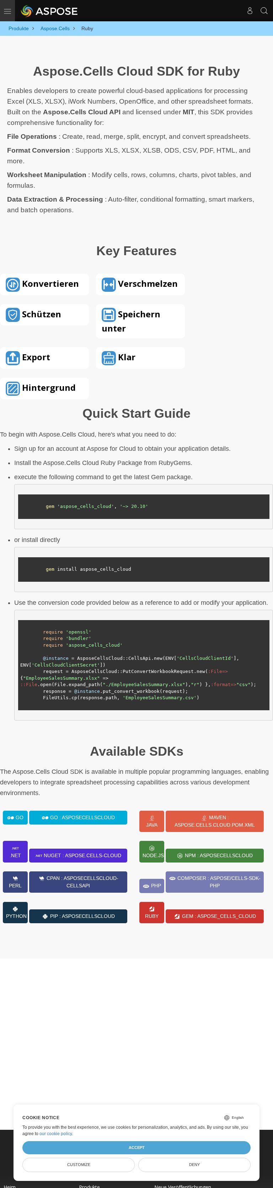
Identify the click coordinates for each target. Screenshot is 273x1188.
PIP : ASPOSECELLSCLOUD (82, 916)
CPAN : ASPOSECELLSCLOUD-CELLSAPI (81, 881)
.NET (15, 855)
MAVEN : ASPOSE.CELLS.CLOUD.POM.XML (215, 821)
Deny (194, 1164)
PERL (15, 885)
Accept (137, 1147)
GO (18, 817)
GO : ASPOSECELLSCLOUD (82, 817)
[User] (250, 10)
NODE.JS (153, 855)
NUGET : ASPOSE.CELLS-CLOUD (81, 855)
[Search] (264, 10)
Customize (78, 1164)
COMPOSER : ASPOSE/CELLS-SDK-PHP (218, 881)
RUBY (152, 916)
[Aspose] (49, 11)
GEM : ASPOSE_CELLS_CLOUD (218, 916)
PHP (155, 885)
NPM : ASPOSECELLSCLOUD (218, 855)
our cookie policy (55, 1133)
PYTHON (16, 916)
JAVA (151, 825)
